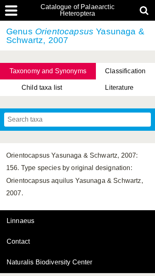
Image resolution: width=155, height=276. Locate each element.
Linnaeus (20, 221)
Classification (125, 70)
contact (18, 241)
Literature (119, 87)
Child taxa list (41, 87)
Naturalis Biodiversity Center (50, 262)
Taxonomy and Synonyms (48, 70)
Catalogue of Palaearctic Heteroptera (77, 10)
